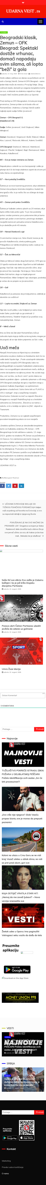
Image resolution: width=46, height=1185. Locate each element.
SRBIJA (7, 1037)
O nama (5, 1173)
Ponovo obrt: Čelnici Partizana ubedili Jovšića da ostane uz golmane (21, 627)
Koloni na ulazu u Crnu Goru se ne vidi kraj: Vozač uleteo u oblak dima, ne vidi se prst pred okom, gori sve (22, 859)
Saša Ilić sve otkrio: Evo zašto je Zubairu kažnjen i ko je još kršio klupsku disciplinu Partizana (22, 583)
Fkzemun (16, 478)
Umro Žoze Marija (11, 669)
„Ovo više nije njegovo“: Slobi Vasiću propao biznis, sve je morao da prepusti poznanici (22, 818)
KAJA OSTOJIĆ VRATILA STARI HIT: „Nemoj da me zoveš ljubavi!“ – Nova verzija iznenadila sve (21, 897)
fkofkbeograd (7, 478)
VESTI (10, 1028)
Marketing (6, 1161)
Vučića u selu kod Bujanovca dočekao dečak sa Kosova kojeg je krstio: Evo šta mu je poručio (21, 1081)
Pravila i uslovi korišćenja (12, 1167)
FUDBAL (4, 32)
